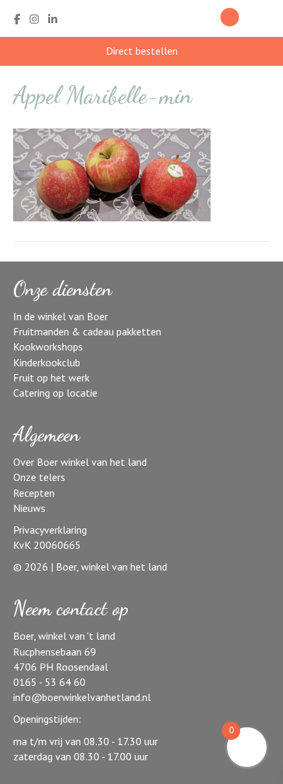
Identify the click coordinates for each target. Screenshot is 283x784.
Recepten (34, 492)
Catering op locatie (55, 392)
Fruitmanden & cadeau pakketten (87, 331)
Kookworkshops (48, 346)
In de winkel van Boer (60, 316)
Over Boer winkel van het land (80, 461)
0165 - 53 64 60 (49, 681)
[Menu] (265, 19)
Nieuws (29, 508)
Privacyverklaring (50, 529)
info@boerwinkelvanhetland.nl (82, 697)
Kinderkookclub (46, 362)
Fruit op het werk (51, 377)
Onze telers (39, 477)
